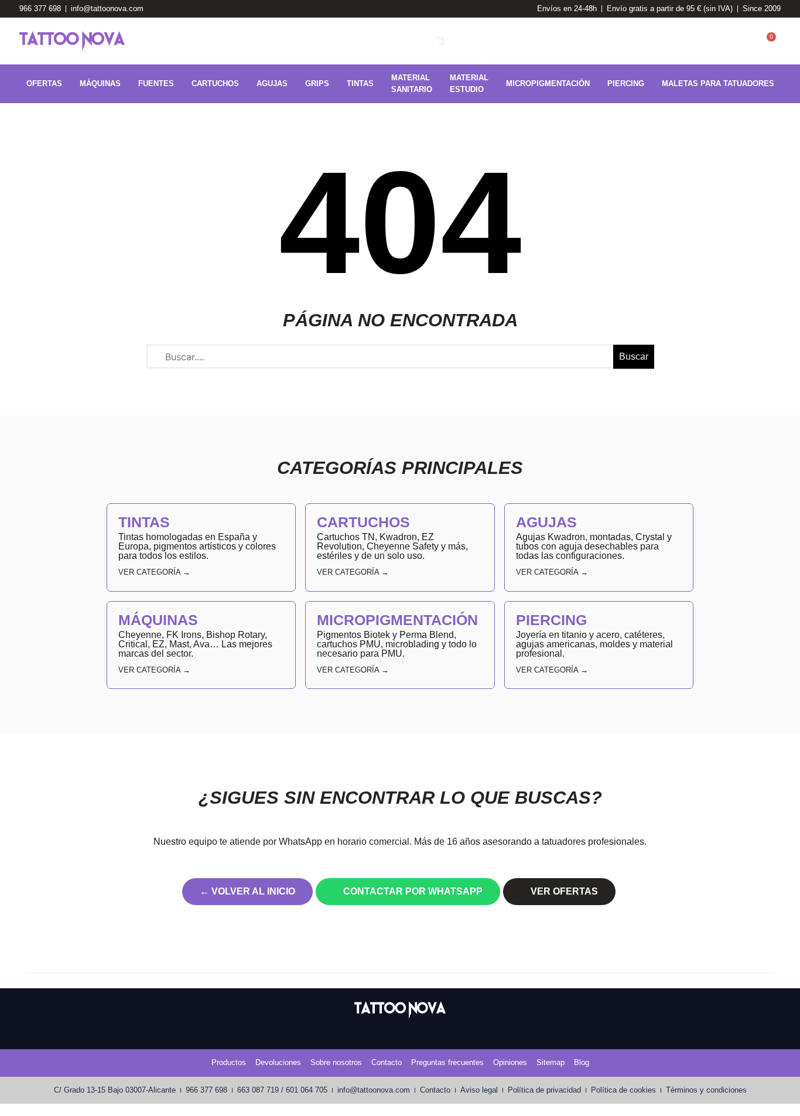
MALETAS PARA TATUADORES (718, 83)
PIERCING (625, 83)
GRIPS (317, 83)
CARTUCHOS (215, 83)
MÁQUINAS (100, 83)
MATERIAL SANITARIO (411, 83)
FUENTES (156, 83)
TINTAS (360, 83)
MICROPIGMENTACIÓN (548, 83)
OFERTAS (44, 83)
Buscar (633, 356)
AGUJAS (272, 83)
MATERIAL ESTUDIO (469, 83)
